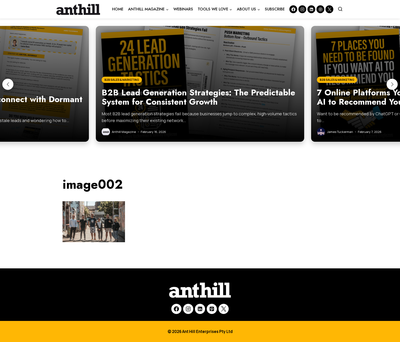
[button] (7, 84)
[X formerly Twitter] (329, 9)
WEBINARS (183, 9)
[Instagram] (302, 9)
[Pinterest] (320, 9)
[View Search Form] (340, 9)
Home (117, 9)
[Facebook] (293, 9)
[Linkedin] (311, 9)
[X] (224, 309)
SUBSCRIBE (275, 9)
